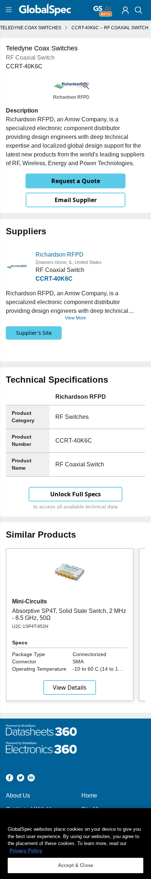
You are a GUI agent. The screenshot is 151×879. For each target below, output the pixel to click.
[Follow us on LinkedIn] (31, 779)
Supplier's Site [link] (34, 332)
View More (75, 318)
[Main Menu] (10, 10)
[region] (75, 843)
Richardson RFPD (60, 254)
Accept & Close (75, 865)
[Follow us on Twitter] (20, 779)
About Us (18, 795)
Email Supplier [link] (76, 200)
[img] (125, 10)
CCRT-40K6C (54, 279)
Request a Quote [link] (75, 181)
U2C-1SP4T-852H (30, 626)
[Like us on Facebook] (9, 779)
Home (89, 795)
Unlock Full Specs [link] (75, 494)
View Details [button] (69, 687)
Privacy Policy (26, 850)
